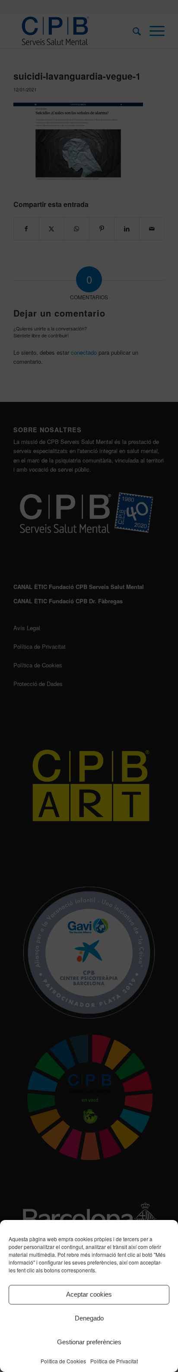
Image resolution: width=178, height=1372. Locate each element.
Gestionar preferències (89, 1342)
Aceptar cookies (89, 1294)
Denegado (89, 1318)
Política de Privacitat (114, 1361)
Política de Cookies (63, 1361)
